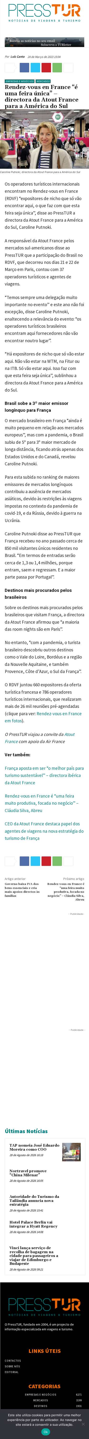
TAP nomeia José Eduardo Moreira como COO (34, 1147)
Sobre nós (12, 1366)
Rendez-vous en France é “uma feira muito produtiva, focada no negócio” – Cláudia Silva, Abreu (42, 803)
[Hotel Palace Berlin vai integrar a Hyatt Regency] (71, 1229)
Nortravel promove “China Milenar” (28, 1173)
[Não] (83, 1424)
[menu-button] (82, 31)
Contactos (13, 1360)
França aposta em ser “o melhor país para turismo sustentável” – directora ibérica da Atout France (44, 775)
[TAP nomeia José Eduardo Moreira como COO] (71, 1152)
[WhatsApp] (57, 67)
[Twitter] (35, 67)
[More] (68, 67)
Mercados (43, 81)
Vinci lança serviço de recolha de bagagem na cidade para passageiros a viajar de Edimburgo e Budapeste (33, 1256)
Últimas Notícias (26, 1131)
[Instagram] (44, 1338)
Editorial (12, 1372)
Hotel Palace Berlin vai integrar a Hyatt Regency (33, 1224)
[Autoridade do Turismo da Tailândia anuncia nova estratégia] (71, 1203)
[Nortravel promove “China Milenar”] (71, 1177)
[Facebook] (24, 67)
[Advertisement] (44, 960)
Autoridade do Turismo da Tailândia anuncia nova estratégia (34, 1201)
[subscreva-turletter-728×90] (44, 42)
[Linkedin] (53, 1338)
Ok (46, 1432)
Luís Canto (17, 57)
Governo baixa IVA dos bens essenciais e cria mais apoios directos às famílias (22, 889)
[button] (71, 31)
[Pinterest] (46, 67)
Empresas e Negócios (19, 81)
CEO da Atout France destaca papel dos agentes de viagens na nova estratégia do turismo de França (44, 831)
